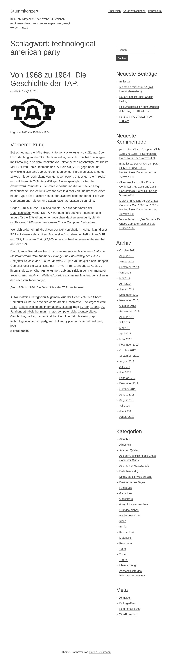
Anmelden (125, 597)
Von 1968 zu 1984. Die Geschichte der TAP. (48, 79)
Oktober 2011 (127, 389)
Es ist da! (124, 81)
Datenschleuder (20, 212)
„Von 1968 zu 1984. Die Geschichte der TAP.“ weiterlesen (47, 287)
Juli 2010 (124, 405)
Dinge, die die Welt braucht (135, 476)
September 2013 (129, 311)
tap (93, 316)
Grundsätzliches (129, 510)
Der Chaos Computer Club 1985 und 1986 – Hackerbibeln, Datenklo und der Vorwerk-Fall (139, 154)
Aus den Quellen (129, 450)
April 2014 (125, 283)
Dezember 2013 (128, 294)
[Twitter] (14, 642)
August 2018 (126, 256)
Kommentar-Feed (129, 608)
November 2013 (128, 300)
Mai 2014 (124, 278)
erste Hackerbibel (93, 239)
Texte (13, 306)
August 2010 (126, 400)
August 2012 (126, 361)
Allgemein (53, 297)
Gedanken (125, 493)
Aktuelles (124, 439)
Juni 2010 (125, 411)
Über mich (114, 10)
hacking (58, 316)
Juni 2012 (125, 372)
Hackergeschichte (94, 302)
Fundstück (125, 487)
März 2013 (125, 339)
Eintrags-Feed (127, 603)
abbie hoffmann (37, 311)
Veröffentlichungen (134, 10)
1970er (84, 306)
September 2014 (129, 267)
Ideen (122, 521)
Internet (70, 316)
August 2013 (126, 316)
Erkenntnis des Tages (132, 482)
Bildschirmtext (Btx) (131, 471)
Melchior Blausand (130, 200)
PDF (65, 261)
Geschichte (73, 302)
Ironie (122, 526)
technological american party (28, 321)
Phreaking (21, 162)
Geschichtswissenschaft (133, 504)
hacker (31, 316)
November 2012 (128, 344)
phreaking (82, 316)
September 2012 (129, 355)
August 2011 (126, 394)
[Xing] (23, 642)
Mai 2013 (124, 327)
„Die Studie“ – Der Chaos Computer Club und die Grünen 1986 (140, 224)
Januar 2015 (126, 261)
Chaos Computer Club (72, 222)
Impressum (155, 10)
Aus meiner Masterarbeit (49, 302)
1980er (94, 306)
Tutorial (123, 559)
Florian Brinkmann (100, 652)
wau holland (56, 321)
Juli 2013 (124, 322)
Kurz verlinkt (126, 532)
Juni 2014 (125, 272)
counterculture (87, 311)
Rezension (125, 543)
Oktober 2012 (127, 350)
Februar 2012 (127, 377)
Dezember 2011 (128, 383)
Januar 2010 (126, 416)
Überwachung (127, 565)
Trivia (122, 554)
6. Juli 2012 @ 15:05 (23, 91)
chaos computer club (62, 311)
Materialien (125, 537)
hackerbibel (44, 316)
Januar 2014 (126, 289)
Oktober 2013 (127, 305)
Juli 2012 (124, 366)
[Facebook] (33, 642)
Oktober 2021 (127, 250)
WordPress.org (128, 614)
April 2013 (125, 333)
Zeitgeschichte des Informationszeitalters (45, 306)
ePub (72, 261)
